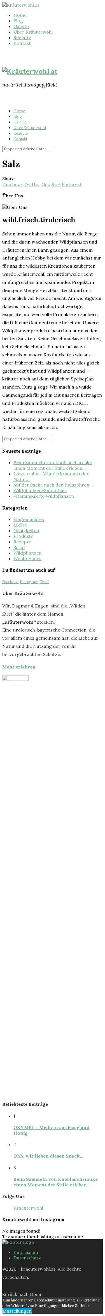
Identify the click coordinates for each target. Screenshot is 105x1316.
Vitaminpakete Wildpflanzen (43, 496)
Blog (18, 21)
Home (20, 15)
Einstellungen (17, 1311)
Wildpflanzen (27, 553)
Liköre (20, 525)
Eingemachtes (28, 519)
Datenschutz (27, 1258)
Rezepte (22, 37)
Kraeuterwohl (28, 1208)
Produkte (23, 536)
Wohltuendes (27, 558)
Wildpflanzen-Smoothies (40, 490)
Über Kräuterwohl (33, 32)
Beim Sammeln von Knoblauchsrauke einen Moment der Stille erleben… (52, 465)
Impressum (25, 1252)
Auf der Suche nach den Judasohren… (53, 485)
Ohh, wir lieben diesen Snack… (48, 1156)
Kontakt (22, 43)
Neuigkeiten (26, 530)
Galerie (21, 26)
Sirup (19, 547)
